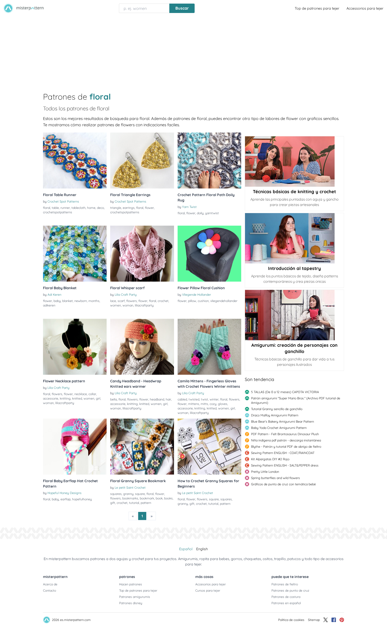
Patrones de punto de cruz (290, 590)
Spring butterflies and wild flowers (275, 478)
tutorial (134, 503)
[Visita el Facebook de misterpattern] (333, 620)
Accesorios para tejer (210, 584)
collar (92, 394)
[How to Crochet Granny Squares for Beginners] (209, 447)
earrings (129, 208)
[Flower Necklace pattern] (75, 347)
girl (98, 398)
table (55, 208)
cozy (213, 404)
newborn (80, 301)
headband (157, 399)
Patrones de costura (285, 597)
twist (204, 399)
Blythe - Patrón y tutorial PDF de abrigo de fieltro (286, 447)
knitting (65, 398)
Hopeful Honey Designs (64, 493)
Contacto (49, 590)
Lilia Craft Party (126, 295)
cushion (203, 301)
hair (168, 399)
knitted (77, 398)
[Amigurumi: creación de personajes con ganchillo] (294, 315)
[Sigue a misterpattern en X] (325, 620)
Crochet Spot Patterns (63, 201)
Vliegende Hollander (196, 295)
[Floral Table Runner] (75, 160)
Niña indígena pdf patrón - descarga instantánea (286, 440)
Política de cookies (291, 620)
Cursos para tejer (207, 590)
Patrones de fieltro (284, 584)
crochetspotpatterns (57, 212)
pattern (146, 503)
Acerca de (50, 584)
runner (65, 208)
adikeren (49, 305)
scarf (121, 301)
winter (214, 399)
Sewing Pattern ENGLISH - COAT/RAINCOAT (282, 453)
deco (100, 208)
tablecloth (78, 208)
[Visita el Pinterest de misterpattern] (342, 620)
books (168, 498)
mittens (193, 404)
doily (200, 213)
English (202, 549)
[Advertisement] (193, 50)
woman (128, 305)
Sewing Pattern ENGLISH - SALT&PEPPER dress (284, 465)
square (140, 494)
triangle (115, 208)
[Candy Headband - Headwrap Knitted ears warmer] (142, 347)
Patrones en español (286, 603)
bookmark (147, 498)
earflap (65, 499)
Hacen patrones (130, 584)
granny (128, 494)
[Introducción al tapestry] (294, 238)
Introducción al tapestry (294, 268)
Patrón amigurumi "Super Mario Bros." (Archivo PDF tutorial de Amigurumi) (295, 400)
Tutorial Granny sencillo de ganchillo (276, 409)
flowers (131, 301)
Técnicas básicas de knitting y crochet (294, 191)
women (115, 305)
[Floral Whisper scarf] (142, 254)
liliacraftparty (144, 305)
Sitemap (314, 620)
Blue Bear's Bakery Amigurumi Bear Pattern (282, 421)
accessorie (50, 398)
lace (113, 301)
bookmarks (130, 498)
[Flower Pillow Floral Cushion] (209, 254)
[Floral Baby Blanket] (75, 254)
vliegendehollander (223, 301)
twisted (194, 399)
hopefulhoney (82, 499)
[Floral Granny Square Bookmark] (142, 447)
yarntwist (212, 213)
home (91, 208)
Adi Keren (54, 295)
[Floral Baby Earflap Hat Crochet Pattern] (75, 447)
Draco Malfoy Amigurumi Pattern (274, 415)
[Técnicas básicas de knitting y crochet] (294, 161)
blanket (67, 301)
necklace (80, 394)
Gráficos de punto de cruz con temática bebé (283, 484)
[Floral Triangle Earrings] (142, 160)
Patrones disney (130, 603)
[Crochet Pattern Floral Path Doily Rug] (209, 160)
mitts (204, 404)
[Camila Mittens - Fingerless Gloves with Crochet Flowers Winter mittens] (209, 347)
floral (46, 208)
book (159, 498)
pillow (192, 301)
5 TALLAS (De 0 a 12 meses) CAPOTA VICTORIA (285, 392)
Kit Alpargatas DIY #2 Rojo (270, 459)
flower (149, 208)
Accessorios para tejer (364, 8)
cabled (182, 399)
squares (116, 494)
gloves (222, 404)
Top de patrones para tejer (317, 8)
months (93, 301)
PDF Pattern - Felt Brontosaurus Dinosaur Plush (285, 434)
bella (113, 399)
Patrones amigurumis (134, 597)
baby (57, 301)
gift (112, 503)
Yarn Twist (189, 207)
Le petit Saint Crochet (130, 488)
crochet (163, 301)
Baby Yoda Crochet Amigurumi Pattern (279, 428)
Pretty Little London (265, 472)
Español (186, 549)
